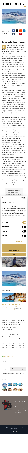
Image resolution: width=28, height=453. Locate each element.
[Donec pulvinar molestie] (4, 389)
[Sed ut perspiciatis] (9, 384)
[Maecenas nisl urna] (15, 389)
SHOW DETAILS (19, 241)
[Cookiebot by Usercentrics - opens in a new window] (20, 198)
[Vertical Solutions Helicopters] (4, 385)
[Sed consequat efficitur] (20, 389)
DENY (14, 254)
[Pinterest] (20, 34)
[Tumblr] (13, 34)
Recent (14, 369)
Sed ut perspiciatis (8, 304)
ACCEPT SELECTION (14, 250)
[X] (17, 30)
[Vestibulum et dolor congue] (9, 389)
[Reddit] (20, 30)
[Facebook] (13, 30)
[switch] (24, 227)
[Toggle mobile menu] (25, 6)
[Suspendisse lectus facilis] (20, 384)
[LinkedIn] (24, 30)
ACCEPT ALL (14, 246)
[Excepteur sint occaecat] (15, 384)
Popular (6, 369)
